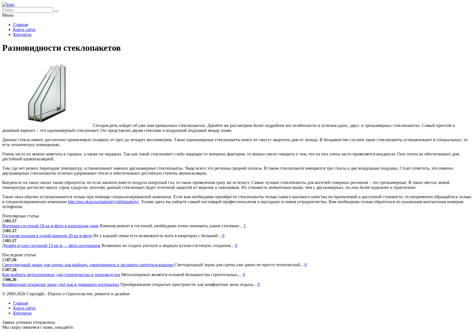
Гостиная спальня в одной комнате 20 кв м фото (47, 235)
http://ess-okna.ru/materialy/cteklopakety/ (103, 201)
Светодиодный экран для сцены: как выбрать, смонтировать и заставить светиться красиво (88, 264)
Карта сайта (24, 29)
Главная (20, 24)
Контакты (22, 34)
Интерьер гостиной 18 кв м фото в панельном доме (50, 225)
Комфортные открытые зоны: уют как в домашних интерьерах (60, 284)
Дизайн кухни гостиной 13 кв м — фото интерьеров (51, 245)
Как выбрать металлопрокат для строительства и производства (61, 274)
